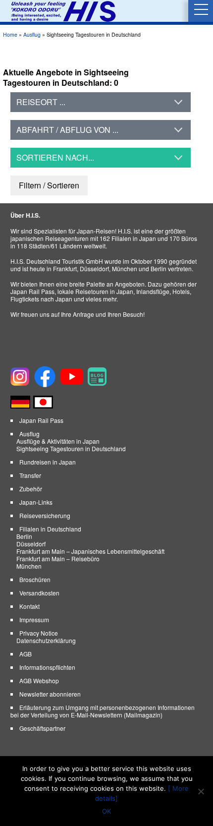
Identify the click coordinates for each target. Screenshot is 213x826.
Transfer (30, 475)
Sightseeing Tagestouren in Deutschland (71, 448)
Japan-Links (36, 502)
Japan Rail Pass (41, 420)
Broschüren (35, 579)
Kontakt (29, 606)
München (29, 566)
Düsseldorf (31, 543)
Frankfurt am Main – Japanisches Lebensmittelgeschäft (90, 551)
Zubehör (30, 488)
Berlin (24, 536)
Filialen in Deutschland (50, 529)
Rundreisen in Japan (47, 462)
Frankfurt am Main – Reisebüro (58, 558)
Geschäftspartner (42, 728)
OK (106, 811)
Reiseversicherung (44, 515)
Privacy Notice (38, 633)
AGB (25, 653)
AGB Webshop (39, 680)
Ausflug (32, 34)
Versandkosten (39, 593)
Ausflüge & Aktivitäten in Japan (58, 441)
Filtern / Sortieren (49, 185)
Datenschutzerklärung (46, 640)
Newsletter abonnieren (50, 694)
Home (10, 34)
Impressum (34, 619)
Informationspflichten (47, 667)
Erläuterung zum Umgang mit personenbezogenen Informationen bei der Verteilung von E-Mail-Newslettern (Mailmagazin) (102, 711)
